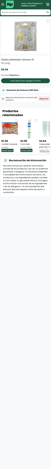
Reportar (43, 98)
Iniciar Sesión (7, 150)
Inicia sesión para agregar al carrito (25, 81)
